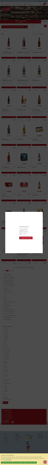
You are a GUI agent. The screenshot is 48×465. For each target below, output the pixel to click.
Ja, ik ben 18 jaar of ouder (26, 237)
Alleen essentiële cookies (30, 462)
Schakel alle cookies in (6, 462)
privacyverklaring (8, 459)
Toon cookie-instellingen (18, 462)
